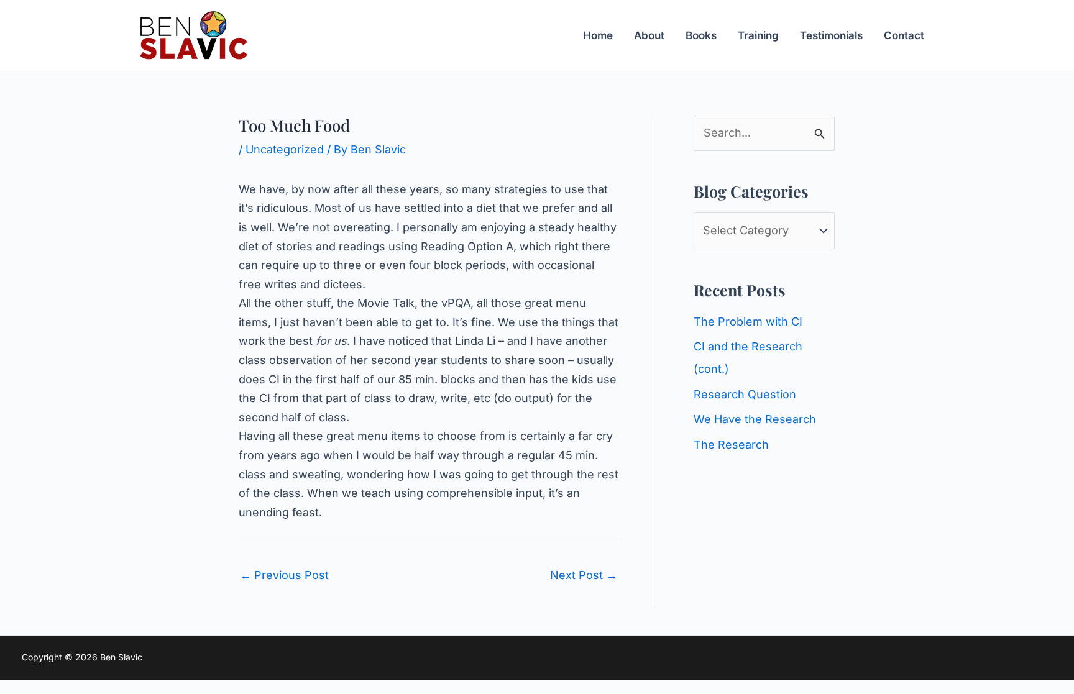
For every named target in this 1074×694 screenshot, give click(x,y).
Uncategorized (285, 149)
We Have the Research (755, 419)
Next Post (583, 575)
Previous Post (284, 575)
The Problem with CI (748, 321)
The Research (731, 444)
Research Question (745, 394)
